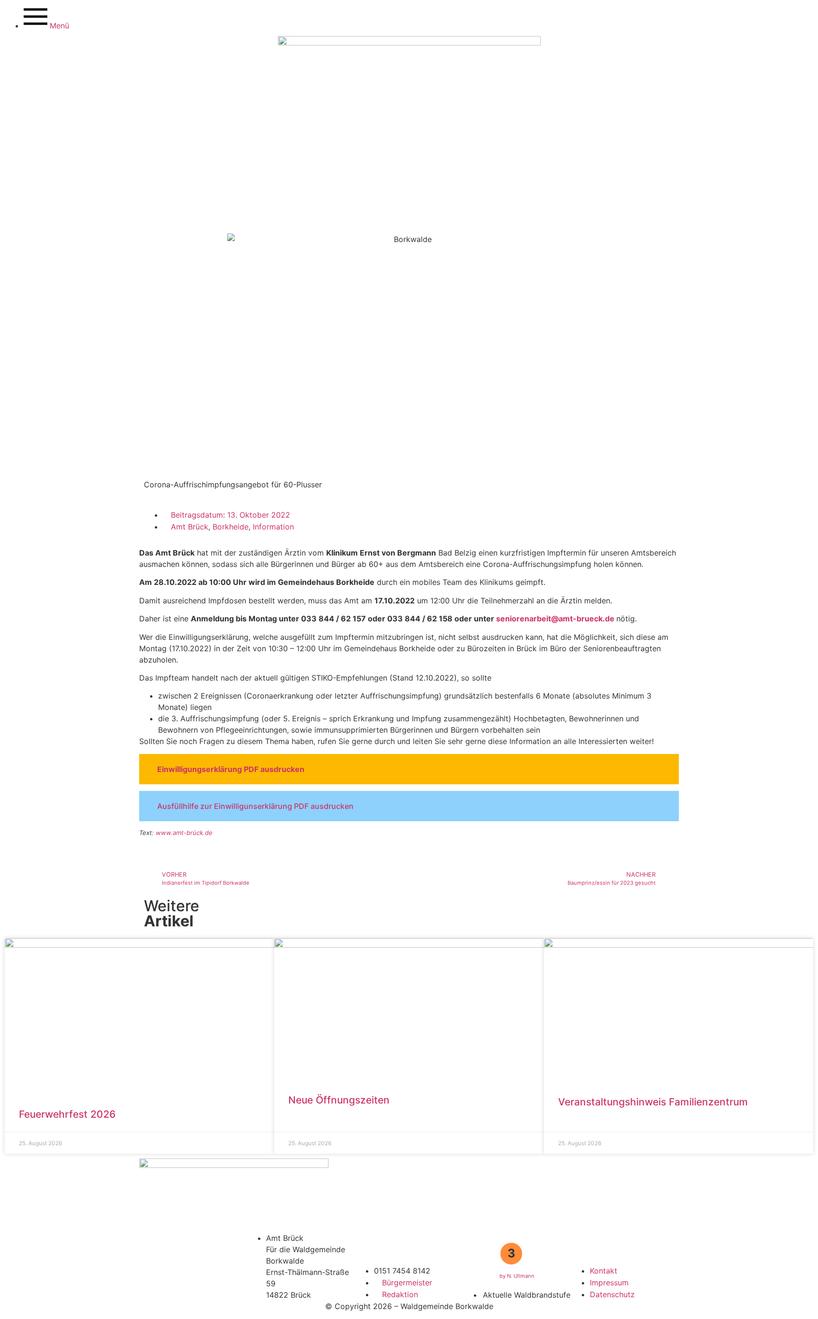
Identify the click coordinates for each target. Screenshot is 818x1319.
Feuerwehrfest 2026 (67, 1114)
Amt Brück (189, 526)
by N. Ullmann (516, 1276)
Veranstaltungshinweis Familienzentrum (653, 1102)
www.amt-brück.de (184, 832)
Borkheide (231, 526)
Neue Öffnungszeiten (339, 1100)
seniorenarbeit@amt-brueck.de (555, 618)
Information (273, 526)
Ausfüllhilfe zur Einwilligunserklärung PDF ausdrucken (255, 806)
